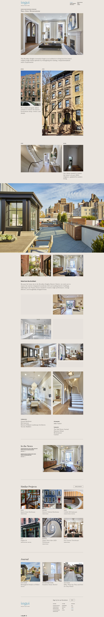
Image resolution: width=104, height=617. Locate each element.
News (72, 605)
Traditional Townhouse (67, 542)
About (78, 3)
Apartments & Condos (56, 608)
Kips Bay (22, 538)
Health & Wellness (73, 3)
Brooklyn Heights (44, 510)
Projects (71, 2)
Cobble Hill (22, 510)
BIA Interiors (72, 4)
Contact (78, 4)
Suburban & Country (55, 611)
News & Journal (79, 2)
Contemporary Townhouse (56, 605)
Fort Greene (65, 538)
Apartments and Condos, (24, 542)
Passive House (29, 542)
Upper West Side (44, 538)
